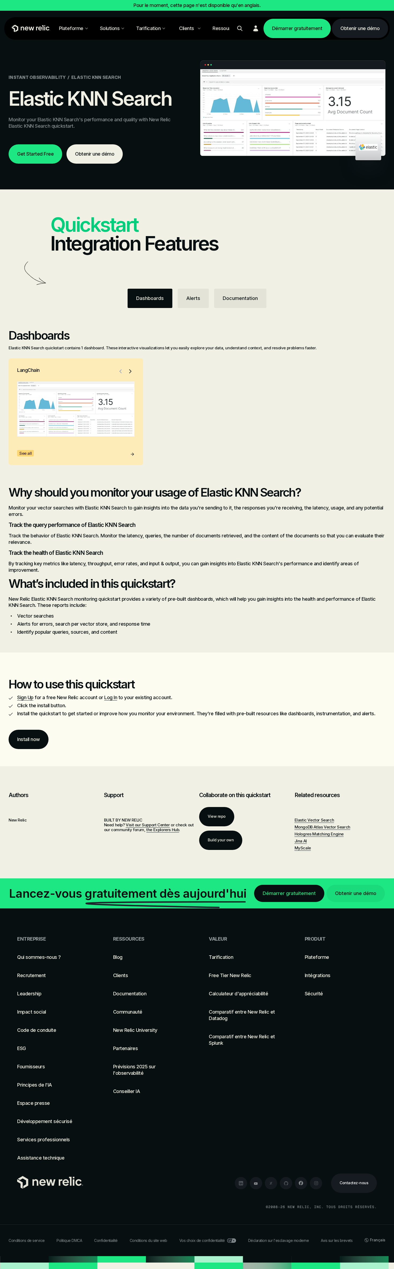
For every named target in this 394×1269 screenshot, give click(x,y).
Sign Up (25, 697)
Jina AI (301, 840)
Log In (110, 697)
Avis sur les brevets (336, 1240)
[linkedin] (241, 1183)
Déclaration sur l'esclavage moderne (278, 1240)
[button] (120, 371)
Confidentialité (106, 1240)
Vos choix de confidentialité (202, 1240)
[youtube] (256, 1183)
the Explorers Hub (162, 829)
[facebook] (301, 1183)
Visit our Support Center (148, 824)
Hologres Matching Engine (319, 834)
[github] (286, 1183)
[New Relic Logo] (29, 28)
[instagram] (316, 1183)
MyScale (303, 847)
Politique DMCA (69, 1240)
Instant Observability (37, 77)
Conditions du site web (148, 1240)
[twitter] (271, 1183)
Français (377, 1240)
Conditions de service (27, 1240)
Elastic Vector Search (314, 820)
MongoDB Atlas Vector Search (322, 827)
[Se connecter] (255, 28)
